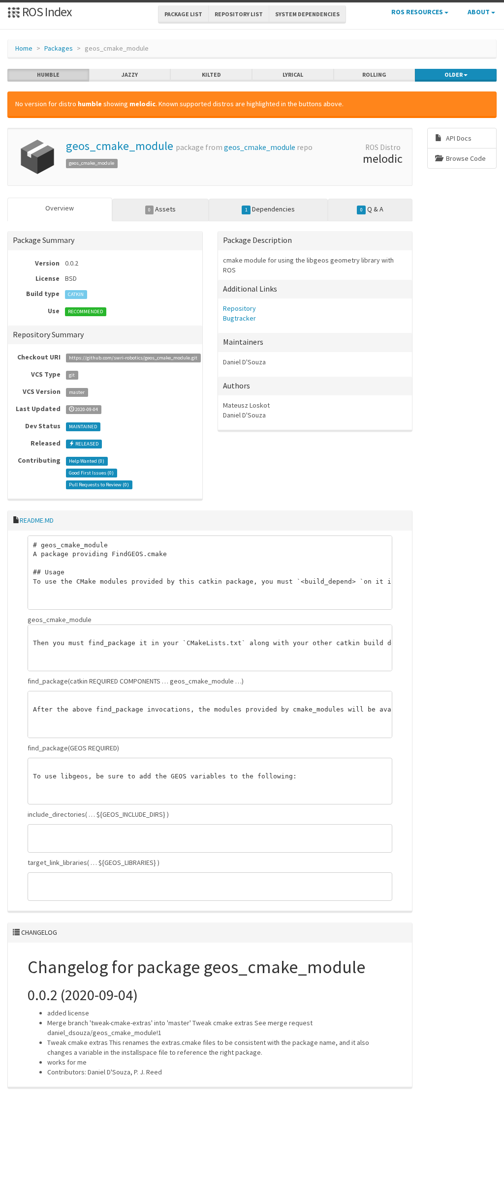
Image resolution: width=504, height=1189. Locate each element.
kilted (211, 74)
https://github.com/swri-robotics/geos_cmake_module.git (133, 358)
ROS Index (46, 11)
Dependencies (270, 209)
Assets (162, 209)
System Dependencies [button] (307, 14)
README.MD (37, 520)
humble (48, 74)
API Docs (458, 138)
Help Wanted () (86, 461)
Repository (239, 308)
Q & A (371, 209)
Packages (58, 48)
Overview (59, 208)
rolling (374, 74)
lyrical (293, 74)
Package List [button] (183, 14)
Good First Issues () (91, 473)
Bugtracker (239, 318)
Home (23, 48)
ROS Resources (417, 11)
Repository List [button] (239, 14)
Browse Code (465, 158)
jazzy (130, 74)
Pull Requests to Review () (99, 484)
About (479, 11)
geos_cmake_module (119, 145)
